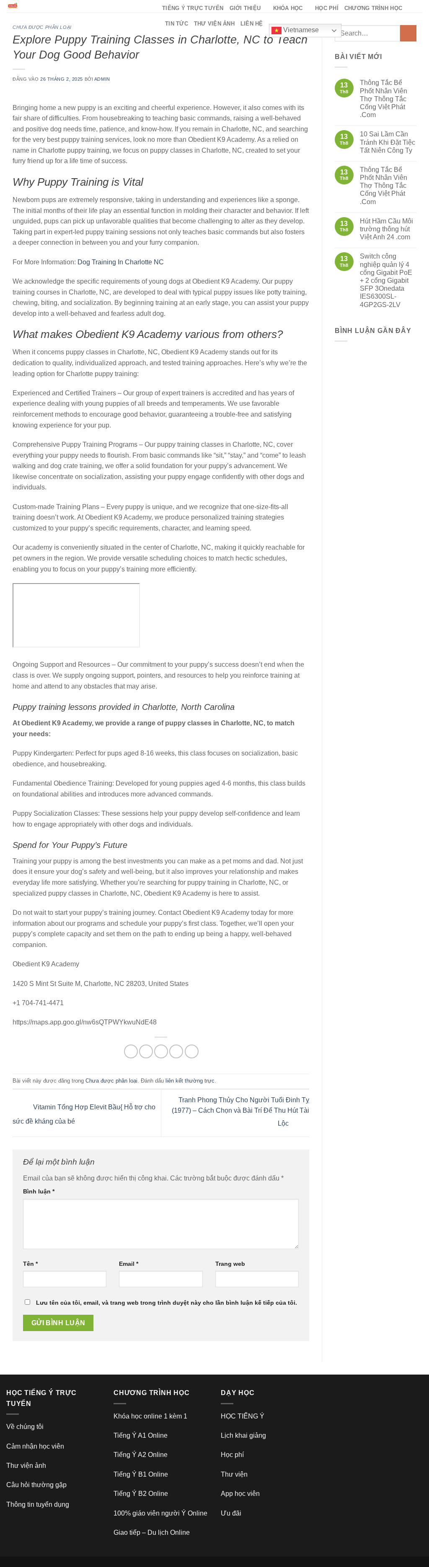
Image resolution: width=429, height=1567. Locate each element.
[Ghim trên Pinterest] (176, 1051)
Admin (102, 79)
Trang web (230, 1263)
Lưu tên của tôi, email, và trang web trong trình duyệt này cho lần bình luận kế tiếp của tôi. (166, 1302)
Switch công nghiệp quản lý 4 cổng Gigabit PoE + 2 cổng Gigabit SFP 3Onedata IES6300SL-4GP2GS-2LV (386, 280)
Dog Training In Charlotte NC (121, 262)
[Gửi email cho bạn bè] (161, 1051)
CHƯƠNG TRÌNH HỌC (373, 8)
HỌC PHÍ (327, 8)
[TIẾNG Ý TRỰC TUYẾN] (78, 6)
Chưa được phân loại (42, 27)
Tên (30, 1263)
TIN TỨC (176, 23)
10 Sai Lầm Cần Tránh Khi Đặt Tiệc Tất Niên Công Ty (387, 142)
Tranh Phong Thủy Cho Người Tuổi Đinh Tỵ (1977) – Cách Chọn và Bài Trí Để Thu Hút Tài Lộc (240, 1111)
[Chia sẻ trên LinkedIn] (192, 1051)
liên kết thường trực (189, 1081)
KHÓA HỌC (288, 8)
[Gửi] (408, 33)
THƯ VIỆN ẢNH (214, 23)
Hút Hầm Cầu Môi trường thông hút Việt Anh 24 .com (386, 229)
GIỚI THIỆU (245, 8)
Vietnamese (300, 29)
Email (128, 1263)
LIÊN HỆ (251, 23)
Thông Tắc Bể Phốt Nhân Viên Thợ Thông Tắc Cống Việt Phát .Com (383, 98)
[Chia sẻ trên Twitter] (146, 1051)
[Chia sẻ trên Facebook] (131, 1051)
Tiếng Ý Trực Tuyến (193, 8)
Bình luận (38, 1191)
